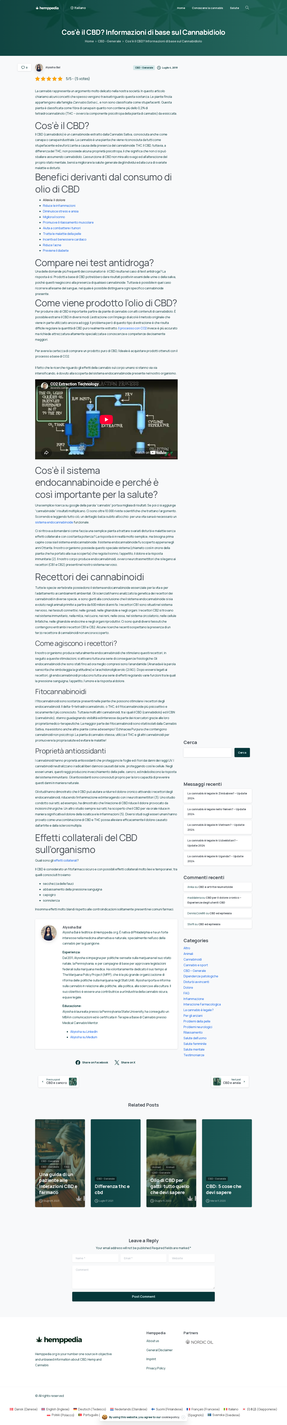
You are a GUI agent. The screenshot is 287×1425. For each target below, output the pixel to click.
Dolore (188, 987)
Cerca (190, 742)
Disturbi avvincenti (196, 982)
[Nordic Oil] (199, 1341)
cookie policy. (170, 1417)
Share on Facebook (95, 1062)
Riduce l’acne (52, 245)
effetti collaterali (65, 860)
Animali (188, 954)
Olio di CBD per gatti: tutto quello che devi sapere (169, 1186)
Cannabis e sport (196, 965)
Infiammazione (194, 999)
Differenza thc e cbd (112, 1189)
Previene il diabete (56, 250)
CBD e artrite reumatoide (215, 887)
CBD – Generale (195, 971)
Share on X (128, 1062)
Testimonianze (194, 1055)
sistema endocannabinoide (54, 522)
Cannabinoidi (193, 959)
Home (89, 41)
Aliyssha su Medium (83, 1037)
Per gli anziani (193, 1015)
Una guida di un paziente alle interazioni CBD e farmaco (58, 1183)
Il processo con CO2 (132, 328)
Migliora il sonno (54, 217)
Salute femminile (195, 1044)
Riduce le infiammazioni (59, 205)
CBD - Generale (109, 41)
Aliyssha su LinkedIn (84, 1031)
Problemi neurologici (198, 1027)
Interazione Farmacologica (202, 1004)
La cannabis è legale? (199, 1010)
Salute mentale (194, 1049)
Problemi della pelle (197, 1021)
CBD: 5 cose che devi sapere (223, 1189)
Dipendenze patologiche (201, 976)
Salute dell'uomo (195, 1038)
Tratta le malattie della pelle (62, 234)
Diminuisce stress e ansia (60, 211)
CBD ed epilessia (220, 913)
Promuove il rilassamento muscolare (68, 222)
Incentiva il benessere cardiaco (64, 239)
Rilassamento (193, 1032)
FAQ (186, 993)
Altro (187, 948)
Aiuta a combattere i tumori (62, 228)
